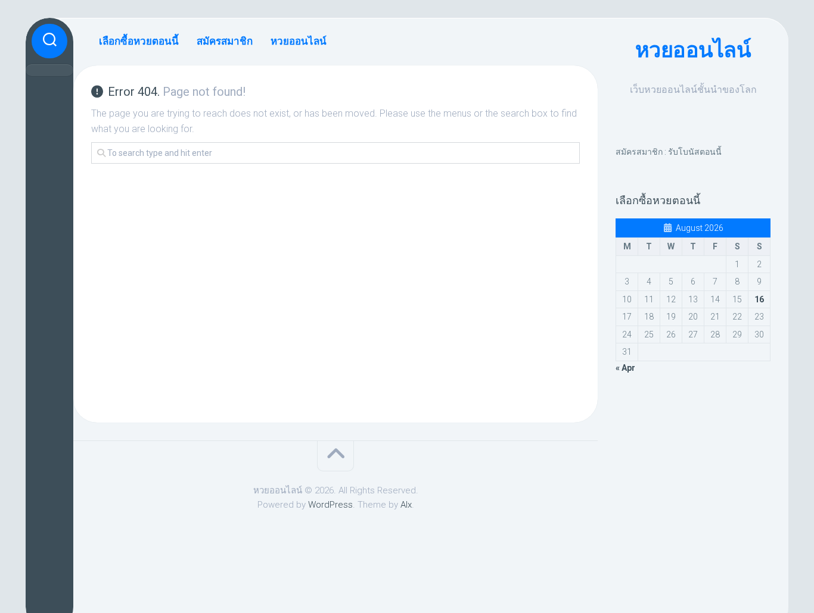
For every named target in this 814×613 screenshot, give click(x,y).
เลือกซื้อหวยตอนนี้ (139, 41)
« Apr (625, 368)
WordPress (330, 504)
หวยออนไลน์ (693, 49)
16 (759, 299)
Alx (406, 504)
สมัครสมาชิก (225, 41)
